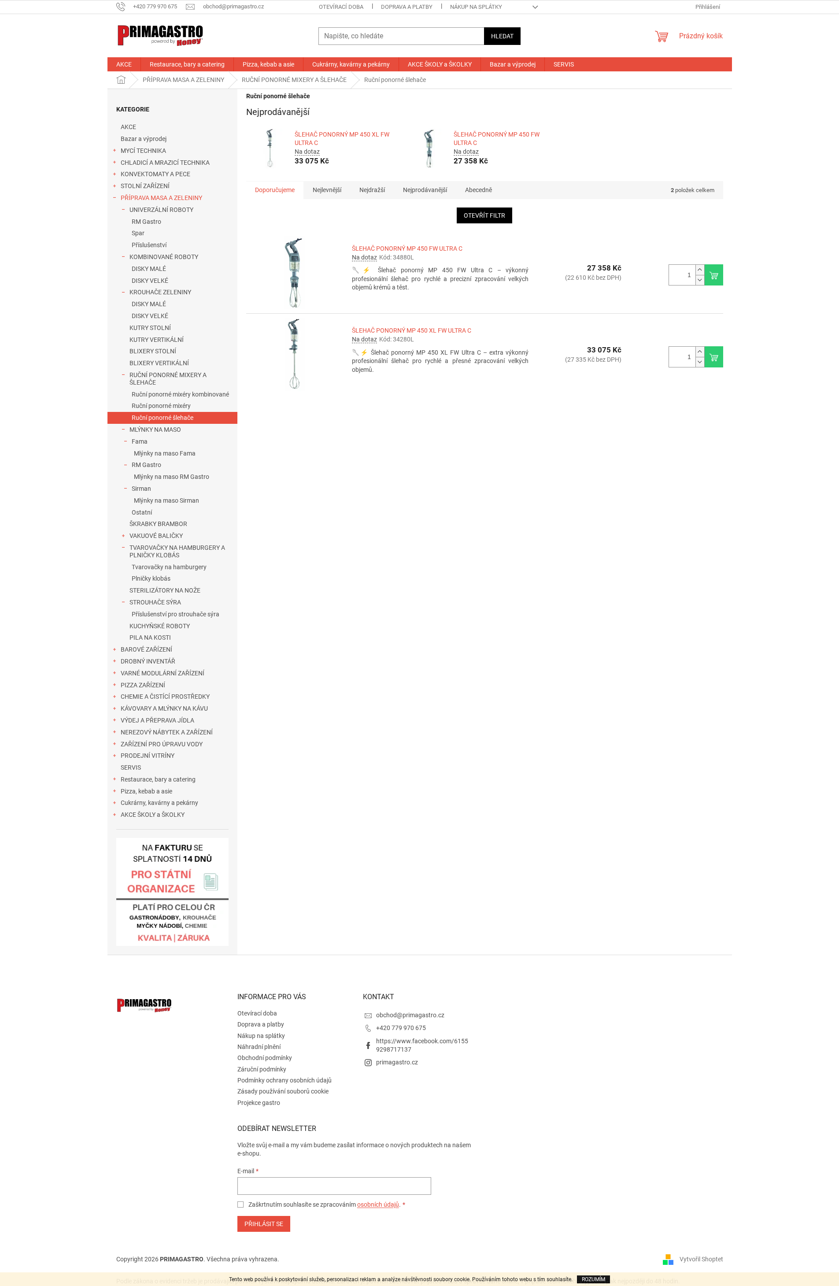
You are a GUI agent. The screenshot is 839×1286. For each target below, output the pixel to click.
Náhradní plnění (259, 1046)
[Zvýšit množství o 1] (699, 270)
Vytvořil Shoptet (701, 1258)
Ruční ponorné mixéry (161, 405)
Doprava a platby (406, 7)
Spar (138, 233)
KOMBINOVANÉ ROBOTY (163, 256)
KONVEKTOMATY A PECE (155, 174)
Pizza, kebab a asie (146, 791)
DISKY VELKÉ (150, 280)
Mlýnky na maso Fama (165, 453)
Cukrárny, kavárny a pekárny (159, 802)
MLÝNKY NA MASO (155, 429)
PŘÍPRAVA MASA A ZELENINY (161, 197)
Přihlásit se (263, 1223)
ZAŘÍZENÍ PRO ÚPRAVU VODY (162, 744)
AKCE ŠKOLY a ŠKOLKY (153, 814)
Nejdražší (372, 189)
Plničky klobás (151, 578)
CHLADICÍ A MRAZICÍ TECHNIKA (165, 162)
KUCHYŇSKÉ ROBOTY (159, 626)
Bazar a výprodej (143, 138)
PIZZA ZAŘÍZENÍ (143, 685)
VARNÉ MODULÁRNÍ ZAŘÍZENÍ (162, 673)
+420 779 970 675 (401, 1027)
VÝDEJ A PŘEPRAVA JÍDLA (157, 720)
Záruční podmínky (261, 1069)
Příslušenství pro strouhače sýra (175, 614)
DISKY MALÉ (149, 268)
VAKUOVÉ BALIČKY (156, 535)
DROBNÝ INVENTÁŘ (148, 661)
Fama (140, 441)
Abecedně (478, 189)
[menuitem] (123, 64)
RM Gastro (146, 221)
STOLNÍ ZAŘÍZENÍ (145, 185)
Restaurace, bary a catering (158, 779)
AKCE (128, 126)
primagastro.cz (397, 1062)
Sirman (141, 488)
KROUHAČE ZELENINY (160, 292)
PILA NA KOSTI (150, 637)
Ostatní (142, 512)
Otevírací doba (341, 7)
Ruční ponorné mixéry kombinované (180, 394)
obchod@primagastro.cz (410, 1015)
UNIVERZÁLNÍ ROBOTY (161, 209)
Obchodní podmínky (264, 1057)
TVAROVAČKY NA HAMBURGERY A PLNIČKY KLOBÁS (177, 551)
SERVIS (131, 767)
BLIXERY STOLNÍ (152, 351)
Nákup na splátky (476, 7)
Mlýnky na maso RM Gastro (171, 476)
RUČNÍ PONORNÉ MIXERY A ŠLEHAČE (168, 378)
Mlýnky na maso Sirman (166, 500)
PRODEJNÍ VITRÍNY (147, 755)
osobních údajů (378, 1204)
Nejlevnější (327, 189)
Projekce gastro (258, 1102)
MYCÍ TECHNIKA (143, 150)
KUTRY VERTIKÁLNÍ (156, 339)
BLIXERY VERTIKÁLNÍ (159, 363)
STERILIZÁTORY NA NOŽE (164, 590)
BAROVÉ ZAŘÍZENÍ (146, 649)
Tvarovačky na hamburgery (169, 567)
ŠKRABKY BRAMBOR (158, 523)
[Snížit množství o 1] (699, 280)
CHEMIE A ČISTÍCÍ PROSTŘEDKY (165, 696)
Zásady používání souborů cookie (283, 1091)
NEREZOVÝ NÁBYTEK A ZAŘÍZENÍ (167, 732)
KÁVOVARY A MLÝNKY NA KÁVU (164, 708)
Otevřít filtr (484, 215)
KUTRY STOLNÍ (150, 327)
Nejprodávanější (425, 189)
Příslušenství (149, 244)
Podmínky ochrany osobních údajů (284, 1080)
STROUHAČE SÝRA (155, 602)
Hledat (502, 36)
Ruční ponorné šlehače (162, 417)
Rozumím (593, 1279)
